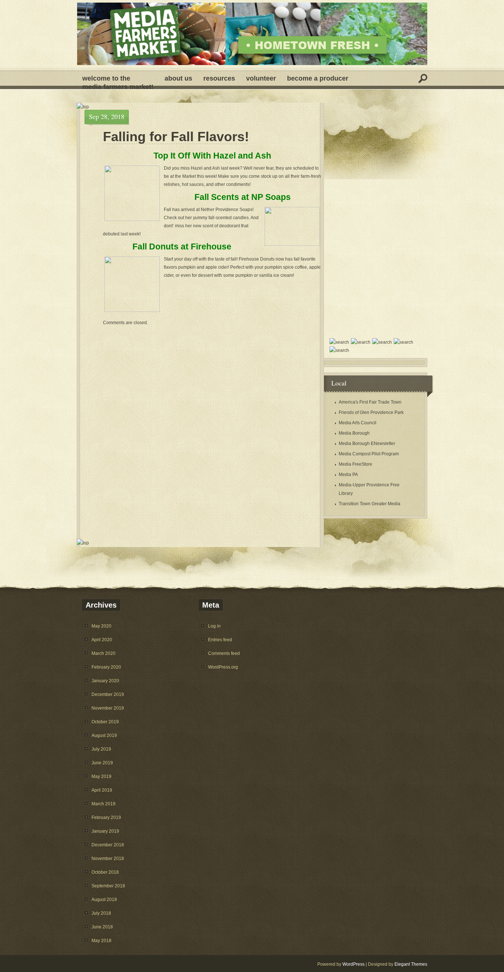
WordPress (353, 964)
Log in (214, 626)
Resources (219, 78)
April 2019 (102, 790)
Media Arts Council (357, 422)
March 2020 (103, 653)
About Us (178, 78)
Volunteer (261, 78)
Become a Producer (317, 78)
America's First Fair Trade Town (370, 402)
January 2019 (105, 831)
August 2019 (104, 735)
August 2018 (104, 899)
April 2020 (102, 639)
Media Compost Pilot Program (369, 453)
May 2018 (101, 940)
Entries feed (220, 639)
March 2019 (103, 803)
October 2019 (105, 721)
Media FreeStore (355, 464)
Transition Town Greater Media (369, 503)
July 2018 (101, 913)
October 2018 (105, 872)
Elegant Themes (410, 964)
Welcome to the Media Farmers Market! (117, 80)
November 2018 (108, 858)
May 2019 (101, 776)
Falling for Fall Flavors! (176, 136)
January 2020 (105, 680)
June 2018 (102, 926)
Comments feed (224, 653)
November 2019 (108, 708)
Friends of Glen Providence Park (371, 412)
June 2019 (102, 762)
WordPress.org (223, 667)
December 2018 (108, 844)
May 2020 (101, 626)
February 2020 (106, 667)
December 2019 (108, 694)
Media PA (348, 474)
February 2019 (106, 817)
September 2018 (108, 885)
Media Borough (354, 433)
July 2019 (101, 749)
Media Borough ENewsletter (367, 443)
